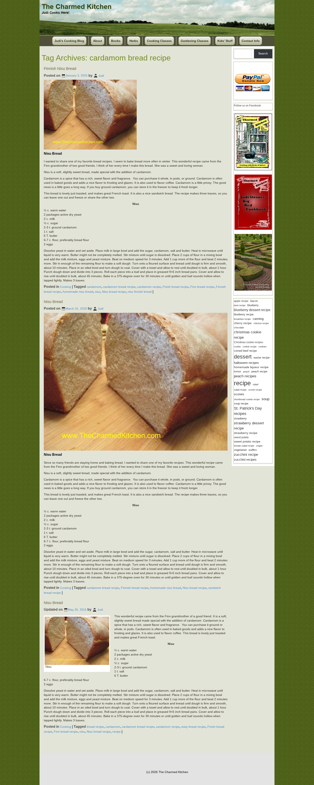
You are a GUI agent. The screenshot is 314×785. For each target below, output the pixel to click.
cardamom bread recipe (119, 286)
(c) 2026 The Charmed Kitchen (167, 772)
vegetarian (240, 449)
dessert (243, 357)
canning (258, 318)
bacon (254, 301)
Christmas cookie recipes (248, 342)
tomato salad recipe (244, 445)
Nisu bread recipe (114, 291)
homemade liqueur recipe (251, 367)
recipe (116, 731)
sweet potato (241, 437)
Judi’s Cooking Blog (69, 41)
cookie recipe (250, 346)
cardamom (94, 286)
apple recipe (241, 301)
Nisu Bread (53, 302)
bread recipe (95, 726)
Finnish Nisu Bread (60, 68)
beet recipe (239, 305)
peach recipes (245, 376)
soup (265, 399)
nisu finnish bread (140, 291)
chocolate (239, 327)
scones (239, 394)
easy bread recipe (193, 726)
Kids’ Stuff (225, 41)
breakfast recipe (242, 319)
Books (115, 41)
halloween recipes (246, 363)
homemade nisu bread (78, 291)
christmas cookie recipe (247, 335)
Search (263, 53)
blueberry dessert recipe (252, 310)
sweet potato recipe (247, 441)
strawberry (240, 418)
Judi (101, 75)
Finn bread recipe (202, 286)
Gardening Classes (194, 41)
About (97, 41)
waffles (253, 449)
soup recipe (241, 403)
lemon (237, 371)
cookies (262, 346)
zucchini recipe (246, 455)
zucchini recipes (245, 459)
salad (255, 384)
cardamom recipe (149, 286)
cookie (237, 346)
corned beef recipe (245, 350)
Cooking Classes (159, 41)
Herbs (133, 41)
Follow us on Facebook (247, 105)
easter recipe (262, 357)
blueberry (253, 305)
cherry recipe (243, 323)
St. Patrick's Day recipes (248, 411)
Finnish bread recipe (135, 587)
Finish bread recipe (176, 286)
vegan (259, 445)
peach (246, 371)
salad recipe (240, 389)
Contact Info (251, 41)
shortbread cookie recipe (247, 399)
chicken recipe (261, 323)
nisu (97, 291)
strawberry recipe (245, 433)
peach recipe (259, 371)
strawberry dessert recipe (249, 425)
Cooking (65, 286)
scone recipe (255, 389)
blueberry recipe (244, 314)
